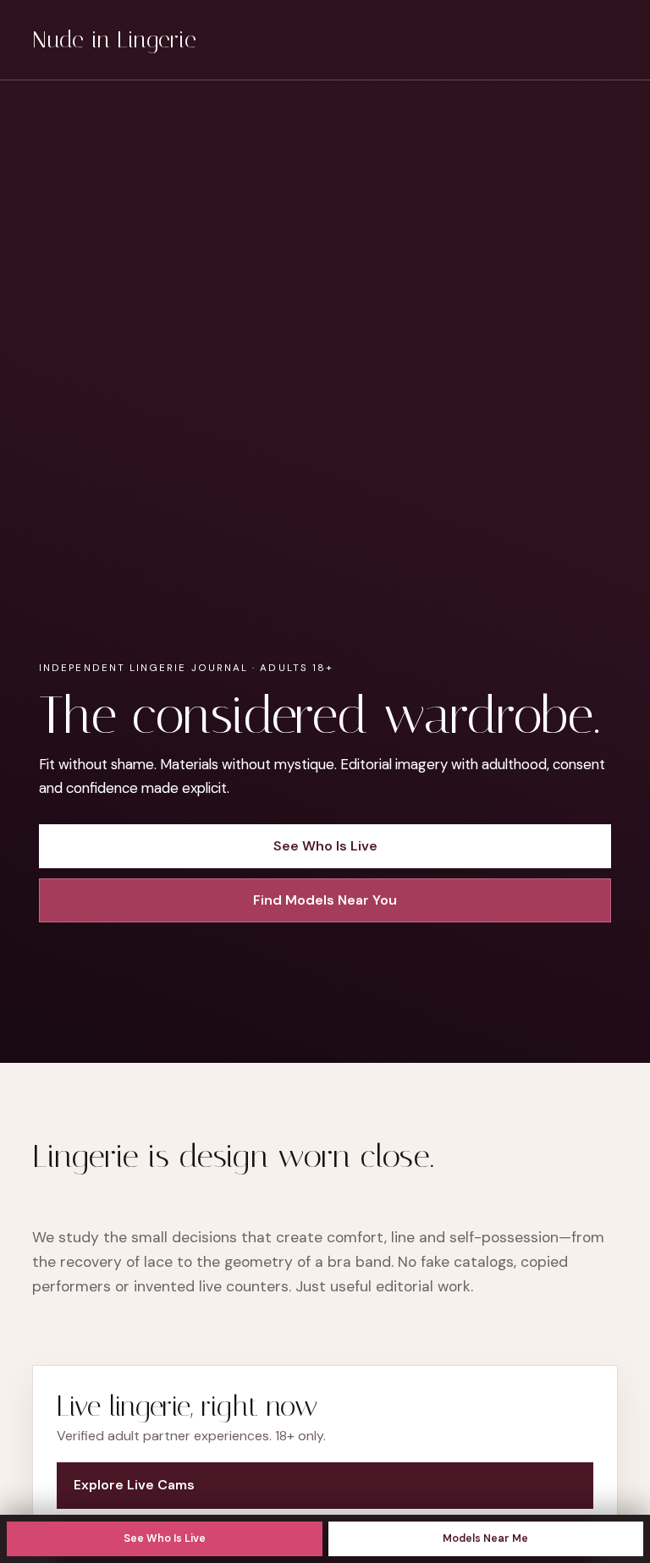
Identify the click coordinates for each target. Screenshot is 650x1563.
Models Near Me (485, 1538)
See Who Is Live (165, 1538)
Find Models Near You (325, 900)
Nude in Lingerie (114, 39)
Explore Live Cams (134, 1485)
